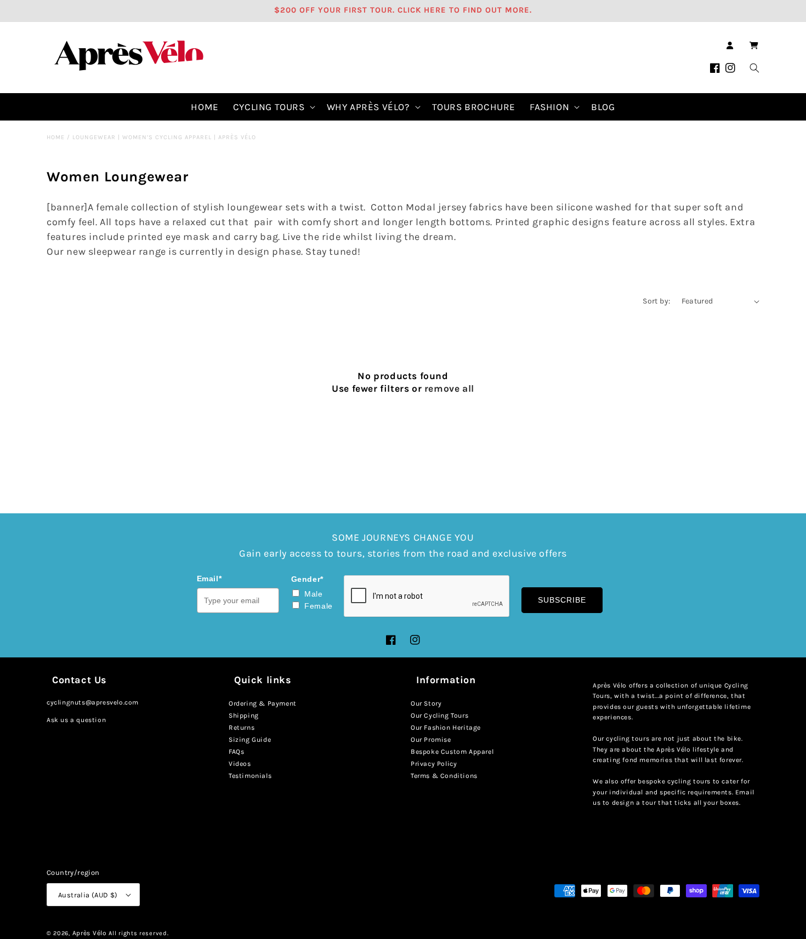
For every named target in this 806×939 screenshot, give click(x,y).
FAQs (236, 751)
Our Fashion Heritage (446, 727)
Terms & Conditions (444, 776)
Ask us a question (76, 720)
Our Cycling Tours (439, 715)
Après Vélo (89, 933)
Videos (240, 764)
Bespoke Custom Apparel (452, 751)
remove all (449, 388)
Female (318, 606)
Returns (241, 727)
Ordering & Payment (263, 703)
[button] (754, 45)
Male (313, 593)
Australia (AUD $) (88, 895)
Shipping (244, 715)
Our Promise (431, 739)
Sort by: (656, 301)
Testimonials (250, 776)
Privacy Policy (434, 764)
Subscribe (562, 600)
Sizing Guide (250, 739)
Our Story (426, 703)
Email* (209, 578)
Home (56, 137)
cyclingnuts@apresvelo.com (93, 702)
